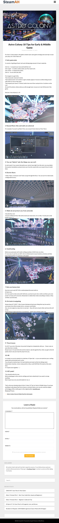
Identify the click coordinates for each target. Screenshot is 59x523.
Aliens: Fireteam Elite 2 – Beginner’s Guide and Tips (19, 499)
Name (7, 431)
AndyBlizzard (36, 389)
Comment (9, 411)
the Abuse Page (31, 469)
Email (7, 438)
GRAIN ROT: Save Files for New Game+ (16, 490)
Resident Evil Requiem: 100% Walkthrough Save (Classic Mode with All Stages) (26, 508)
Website (7, 445)
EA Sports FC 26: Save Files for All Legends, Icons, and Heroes (22, 504)
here (10, 389)
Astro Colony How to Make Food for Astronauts (19, 394)
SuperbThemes (33, 520)
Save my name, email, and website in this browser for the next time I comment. (30, 452)
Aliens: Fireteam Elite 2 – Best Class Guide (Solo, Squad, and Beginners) (24, 495)
